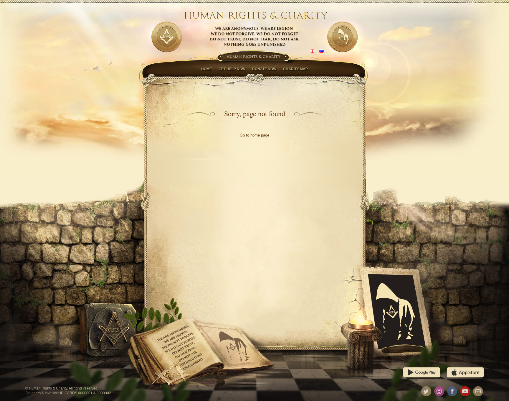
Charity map (295, 69)
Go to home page (254, 135)
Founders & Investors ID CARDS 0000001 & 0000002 (68, 393)
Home (206, 69)
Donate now (264, 69)
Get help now (232, 69)
